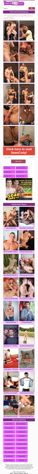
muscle (6, 18)
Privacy (21, 473)
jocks (30, 15)
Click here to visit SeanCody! (19, 150)
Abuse (26, 473)
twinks (11, 18)
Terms (16, 473)
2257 (11, 473)
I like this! (18, 161)
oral (20, 15)
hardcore (15, 15)
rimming (25, 15)
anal (9, 15)
